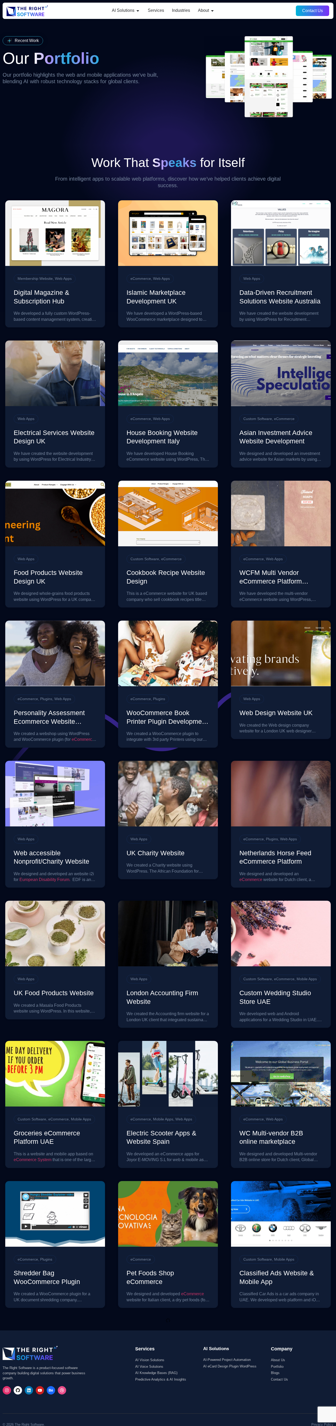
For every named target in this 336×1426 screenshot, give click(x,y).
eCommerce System (32, 1159)
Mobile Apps (307, 979)
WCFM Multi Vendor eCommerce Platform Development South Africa (277, 581)
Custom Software (257, 419)
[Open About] (212, 10)
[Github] (18, 1390)
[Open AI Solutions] (138, 10)
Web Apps (63, 278)
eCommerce (140, 278)
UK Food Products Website (54, 993)
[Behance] (51, 1390)
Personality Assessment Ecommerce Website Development (49, 721)
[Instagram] (7, 1390)
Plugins (46, 699)
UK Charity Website (156, 853)
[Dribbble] (62, 1390)
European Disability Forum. (44, 879)
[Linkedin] (29, 1390)
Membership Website (35, 278)
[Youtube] (40, 1390)
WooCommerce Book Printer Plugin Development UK (167, 721)
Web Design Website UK (276, 712)
